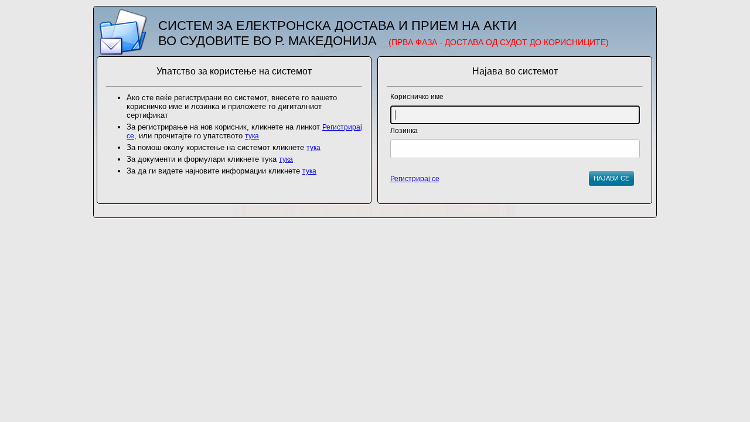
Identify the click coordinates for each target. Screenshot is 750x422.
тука (252, 136)
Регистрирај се (414, 179)
